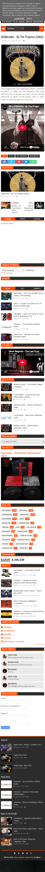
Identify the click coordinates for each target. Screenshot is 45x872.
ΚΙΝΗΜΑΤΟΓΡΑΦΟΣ (23, 540)
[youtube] (23, 853)
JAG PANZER (6, 540)
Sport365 (7, 634)
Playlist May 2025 (20, 755)
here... (31, 100)
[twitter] (19, 853)
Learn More (19, 19)
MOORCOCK (24, 548)
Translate (9, 273)
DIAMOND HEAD (24, 523)
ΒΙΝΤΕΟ (11, 156)
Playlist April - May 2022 (23, 765)
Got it (29, 19)
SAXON (21, 519)
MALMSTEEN (6, 523)
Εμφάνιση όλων (40, 644)
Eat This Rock (9, 631)
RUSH (18, 527)
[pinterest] (27, 853)
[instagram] (31, 853)
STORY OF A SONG (26, 535)
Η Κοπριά (7, 638)
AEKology (7, 627)
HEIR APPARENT (7, 535)
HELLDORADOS (34, 156)
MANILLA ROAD (22, 531)
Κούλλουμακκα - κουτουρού (13, 641)
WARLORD (5, 527)
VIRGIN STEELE (7, 548)
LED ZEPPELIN (31, 527)
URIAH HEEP (6, 531)
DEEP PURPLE (23, 510)
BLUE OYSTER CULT (22, 544)
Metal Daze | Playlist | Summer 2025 (27, 745)
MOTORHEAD (6, 510)
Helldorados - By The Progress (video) (15, 194)
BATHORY (5, 544)
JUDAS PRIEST (24, 514)
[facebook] (15, 853)
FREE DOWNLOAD (22, 156)
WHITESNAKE (6, 519)
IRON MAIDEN (7, 514)
